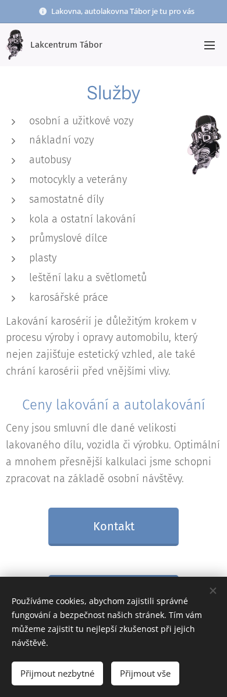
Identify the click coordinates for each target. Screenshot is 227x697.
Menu (209, 44)
